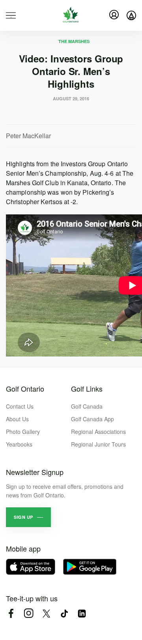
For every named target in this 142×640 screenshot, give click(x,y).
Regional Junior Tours (98, 444)
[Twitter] (46, 613)
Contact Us (20, 406)
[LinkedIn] (82, 613)
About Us (17, 419)
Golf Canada (87, 406)
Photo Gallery (23, 431)
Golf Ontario (25, 388)
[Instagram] (29, 613)
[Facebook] (11, 613)
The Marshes (74, 41)
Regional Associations (98, 431)
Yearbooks (19, 444)
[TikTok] (64, 613)
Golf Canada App (92, 419)
